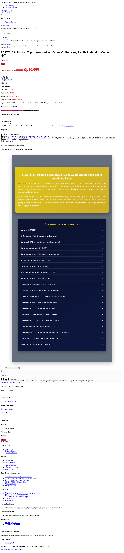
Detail (6, 39)
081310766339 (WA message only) (17, 497)
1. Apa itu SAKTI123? (28, 230)
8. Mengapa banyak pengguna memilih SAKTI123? (38, 272)
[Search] (19, 34)
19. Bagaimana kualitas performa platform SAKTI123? (39, 338)
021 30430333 (10, 498)
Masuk (3, 25)
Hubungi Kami (9, 469)
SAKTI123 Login (14, 96)
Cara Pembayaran (10, 462)
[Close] (1, 394)
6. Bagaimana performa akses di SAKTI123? (36, 260)
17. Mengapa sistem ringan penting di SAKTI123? (38, 326)
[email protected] (69, 126)
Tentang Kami (9, 449)
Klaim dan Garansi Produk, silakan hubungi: (18, 477)
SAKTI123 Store (17, 99)
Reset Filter (4, 442)
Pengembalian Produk (11, 467)
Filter (4, 440)
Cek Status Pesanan (11, 7)
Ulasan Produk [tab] (12, 368)
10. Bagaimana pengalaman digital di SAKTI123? (38, 284)
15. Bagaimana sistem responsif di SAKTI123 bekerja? (39, 314)
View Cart (8, 22)
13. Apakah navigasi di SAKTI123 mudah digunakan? (39, 302)
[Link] (6, 11)
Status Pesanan (9, 464)
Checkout (14, 22)
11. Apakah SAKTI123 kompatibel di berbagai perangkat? (40, 290)
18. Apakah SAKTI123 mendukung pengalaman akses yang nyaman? (45, 332)
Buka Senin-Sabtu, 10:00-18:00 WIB (17, 480)
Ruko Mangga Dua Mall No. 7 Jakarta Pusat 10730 (22, 478)
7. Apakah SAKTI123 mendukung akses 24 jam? (37, 266)
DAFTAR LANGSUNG (31, 110)
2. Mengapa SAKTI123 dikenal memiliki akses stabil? (39, 236)
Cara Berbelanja (10, 6)
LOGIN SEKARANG (15, 110)
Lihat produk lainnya (7, 80)
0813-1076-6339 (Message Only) (16, 482)
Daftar (7, 25)
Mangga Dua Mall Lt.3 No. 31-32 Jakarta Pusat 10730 (23, 493)
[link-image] (6, 44)
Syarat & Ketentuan (11, 453)
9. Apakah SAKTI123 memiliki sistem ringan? (36, 278)
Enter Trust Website (12, 485)
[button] (19, 12)
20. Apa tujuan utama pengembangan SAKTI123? (38, 344)
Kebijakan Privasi (10, 451)
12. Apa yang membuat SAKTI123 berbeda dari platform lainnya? (43, 296)
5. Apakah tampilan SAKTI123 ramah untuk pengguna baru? (41, 254)
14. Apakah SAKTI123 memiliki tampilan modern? (38, 308)
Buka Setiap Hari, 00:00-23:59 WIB (17, 495)
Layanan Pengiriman (11, 466)
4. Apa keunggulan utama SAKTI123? (34, 248)
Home (6, 37)
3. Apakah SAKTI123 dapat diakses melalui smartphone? (40, 242)
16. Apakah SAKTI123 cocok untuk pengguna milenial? (40, 320)
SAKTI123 (10, 93)
